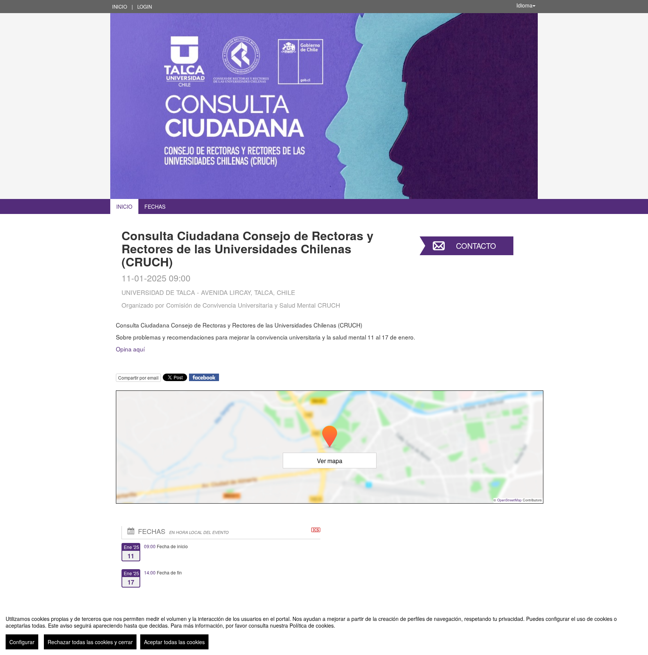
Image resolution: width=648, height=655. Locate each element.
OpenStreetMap (509, 500)
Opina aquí (130, 349)
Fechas (154, 206)
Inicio (119, 6)
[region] (324, 629)
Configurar (21, 642)
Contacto (476, 245)
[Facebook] (204, 376)
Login (144, 6)
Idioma (524, 5)
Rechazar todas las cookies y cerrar (90, 642)
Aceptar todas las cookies (174, 642)
